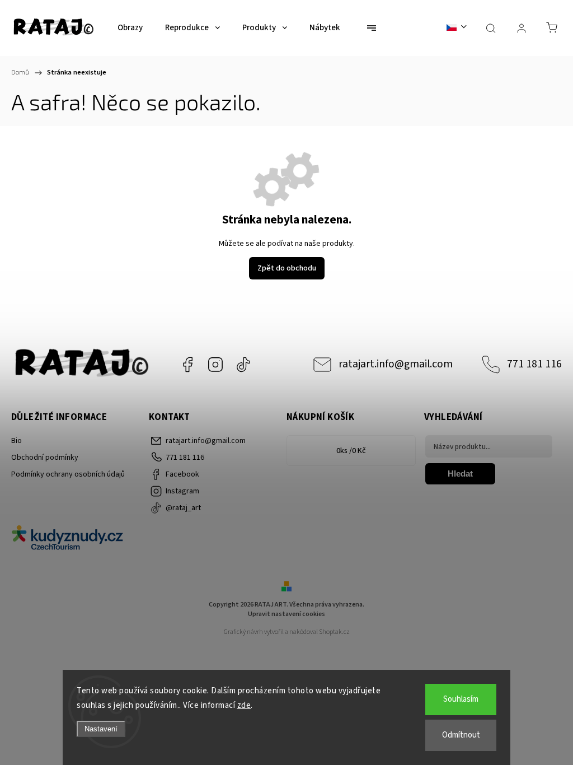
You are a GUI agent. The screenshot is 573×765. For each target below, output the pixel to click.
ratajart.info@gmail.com (396, 364)
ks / (351, 450)
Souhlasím (460, 699)
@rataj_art (243, 364)
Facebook (187, 364)
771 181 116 (534, 364)
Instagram (215, 364)
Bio (16, 440)
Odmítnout (461, 735)
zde (244, 705)
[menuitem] (130, 28)
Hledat (460, 473)
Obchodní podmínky (44, 457)
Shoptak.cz (334, 632)
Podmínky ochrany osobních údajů (68, 474)
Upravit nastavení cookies (286, 614)
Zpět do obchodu (286, 268)
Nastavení (101, 729)
